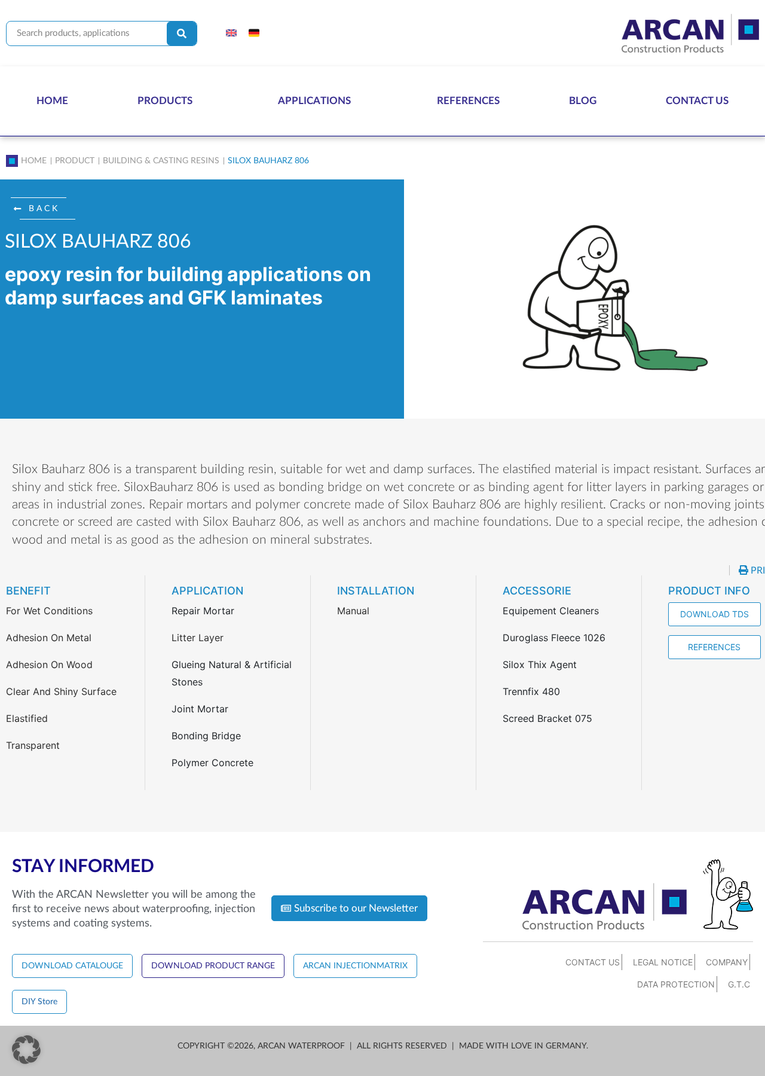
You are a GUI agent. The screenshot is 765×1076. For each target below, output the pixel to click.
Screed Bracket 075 (547, 718)
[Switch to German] (254, 33)
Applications (314, 101)
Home (52, 101)
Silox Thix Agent (540, 664)
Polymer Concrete (212, 763)
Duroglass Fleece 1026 (554, 638)
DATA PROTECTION (676, 984)
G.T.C (739, 984)
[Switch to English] (231, 33)
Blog (582, 101)
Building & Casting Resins (161, 161)
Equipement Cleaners (551, 611)
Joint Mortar (200, 709)
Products (164, 101)
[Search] (182, 33)
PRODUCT (74, 161)
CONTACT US (592, 962)
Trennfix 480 (531, 691)
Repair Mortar (203, 611)
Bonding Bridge (206, 736)
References (468, 101)
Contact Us (697, 101)
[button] (43, 208)
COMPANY (727, 962)
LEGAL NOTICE (663, 962)
